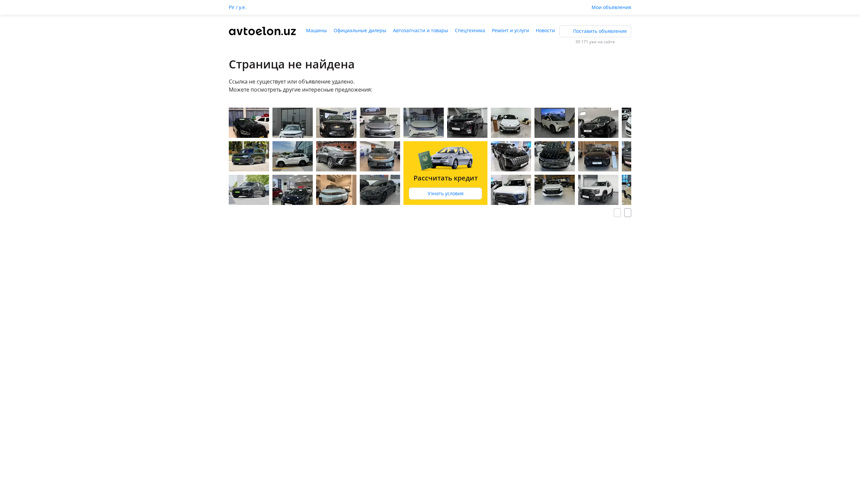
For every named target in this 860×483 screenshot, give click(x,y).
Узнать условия (446, 193)
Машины (316, 30)
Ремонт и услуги (510, 30)
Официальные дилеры (360, 30)
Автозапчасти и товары (420, 30)
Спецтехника (470, 30)
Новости (545, 30)
